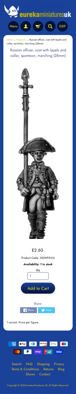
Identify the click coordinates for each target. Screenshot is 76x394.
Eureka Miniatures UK (37, 385)
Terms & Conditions (25, 369)
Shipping (43, 364)
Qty (38, 270)
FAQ (29, 364)
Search (17, 364)
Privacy (59, 364)
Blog (61, 369)
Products (21, 39)
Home (10, 39)
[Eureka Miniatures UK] (38, 11)
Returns (48, 369)
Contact (44, 374)
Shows (30, 374)
